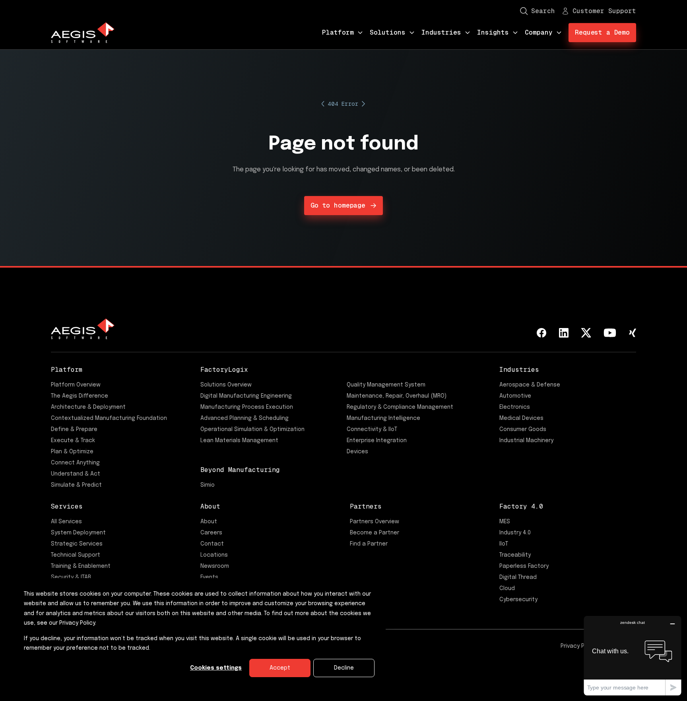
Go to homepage (338, 205)
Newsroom (214, 566)
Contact (212, 544)
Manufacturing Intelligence (383, 418)
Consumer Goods (522, 429)
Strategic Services (77, 544)
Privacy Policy (579, 646)
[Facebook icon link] (541, 333)
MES (504, 521)
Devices (357, 451)
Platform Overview (76, 385)
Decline (344, 668)
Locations (214, 555)
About (208, 521)
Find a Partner (369, 544)
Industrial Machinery (526, 440)
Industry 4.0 (515, 533)
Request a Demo (602, 32)
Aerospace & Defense (529, 385)
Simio (207, 485)
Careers (211, 533)
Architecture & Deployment (88, 407)
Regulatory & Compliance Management (400, 407)
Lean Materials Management (239, 440)
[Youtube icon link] (610, 332)
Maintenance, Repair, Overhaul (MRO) (396, 396)
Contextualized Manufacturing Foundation (109, 418)
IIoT (503, 544)
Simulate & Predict (76, 485)
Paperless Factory (524, 566)
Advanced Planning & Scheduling (244, 418)
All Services (66, 521)
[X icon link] (586, 333)
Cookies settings (216, 668)
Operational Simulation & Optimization (252, 429)
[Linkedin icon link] (564, 333)
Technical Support (75, 555)
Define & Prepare (74, 429)
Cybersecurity (518, 599)
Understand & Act (75, 474)
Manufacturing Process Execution (246, 407)
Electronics (514, 407)
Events (209, 577)
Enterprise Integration (377, 440)
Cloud (507, 588)
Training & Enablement (81, 566)
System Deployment (78, 533)
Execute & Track (73, 440)
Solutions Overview (226, 385)
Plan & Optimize (72, 451)
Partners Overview (374, 521)
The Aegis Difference (79, 396)
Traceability (515, 555)
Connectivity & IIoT (372, 429)
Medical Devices (521, 418)
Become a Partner (374, 533)
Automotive (515, 396)
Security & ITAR (71, 577)
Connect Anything (75, 463)
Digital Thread (518, 577)
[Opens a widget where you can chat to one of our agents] (632, 655)
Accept (280, 668)
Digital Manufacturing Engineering (246, 396)
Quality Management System (386, 385)
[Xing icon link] (632, 333)
